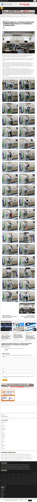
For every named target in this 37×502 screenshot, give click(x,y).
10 (3, 479)
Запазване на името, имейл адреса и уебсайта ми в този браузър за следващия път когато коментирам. (18, 377)
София (2, 444)
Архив (2, 414)
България (2, 426)
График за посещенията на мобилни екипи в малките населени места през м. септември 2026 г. (31, 337)
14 (23, 479)
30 (33, 483)
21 (23, 481)
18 (8, 481)
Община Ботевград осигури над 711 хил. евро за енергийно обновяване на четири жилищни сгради (16, 458)
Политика (2, 438)
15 (28, 479)
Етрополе (2, 333)
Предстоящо (8, 333)
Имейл (3, 371)
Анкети (2, 423)
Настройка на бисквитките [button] (23, 500)
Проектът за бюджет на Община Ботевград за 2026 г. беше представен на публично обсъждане (18, 336)
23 (33, 481)
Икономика (3, 435)
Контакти (2, 497)
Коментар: (4, 356)
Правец (5, 333)
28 (23, 483)
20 (18, 481)
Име (3, 368)
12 (13, 479)
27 (18, 483)
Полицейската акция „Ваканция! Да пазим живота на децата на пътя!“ (9, 316)
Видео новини (3, 494)
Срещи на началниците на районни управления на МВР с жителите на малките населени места (6, 337)
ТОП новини (7, 20)
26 (13, 483)
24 (3, 483)
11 (8, 479)
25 (8, 483)
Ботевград (4, 20)
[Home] (1, 8)
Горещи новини (3, 429)
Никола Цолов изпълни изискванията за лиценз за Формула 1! (11, 460)
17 (3, 481)
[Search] (35, 8)
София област (3, 334)
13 (18, 479)
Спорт (2, 447)
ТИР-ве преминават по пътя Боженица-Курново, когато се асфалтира (28, 316)
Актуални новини (3, 332)
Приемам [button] (30, 500)
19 (13, 481)
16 (33, 479)
